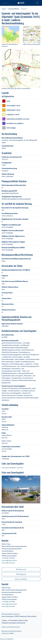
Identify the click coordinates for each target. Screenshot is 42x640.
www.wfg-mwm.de (8, 563)
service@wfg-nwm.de (9, 560)
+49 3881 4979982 (8, 558)
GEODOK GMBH (8, 633)
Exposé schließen (21, 579)
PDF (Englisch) (21, 574)
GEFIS (22, 2)
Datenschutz (15, 627)
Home (4, 9)
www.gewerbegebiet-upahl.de (12, 468)
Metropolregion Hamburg (5, 2)
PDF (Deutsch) (21, 569)
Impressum (6, 627)
